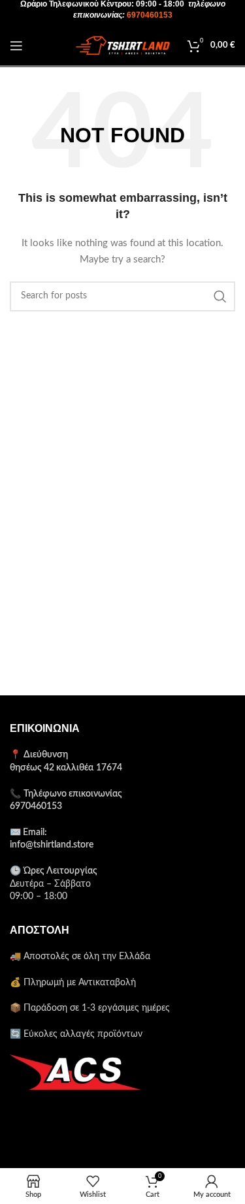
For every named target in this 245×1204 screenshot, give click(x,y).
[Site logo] (123, 45)
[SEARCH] (220, 296)
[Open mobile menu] (16, 46)
